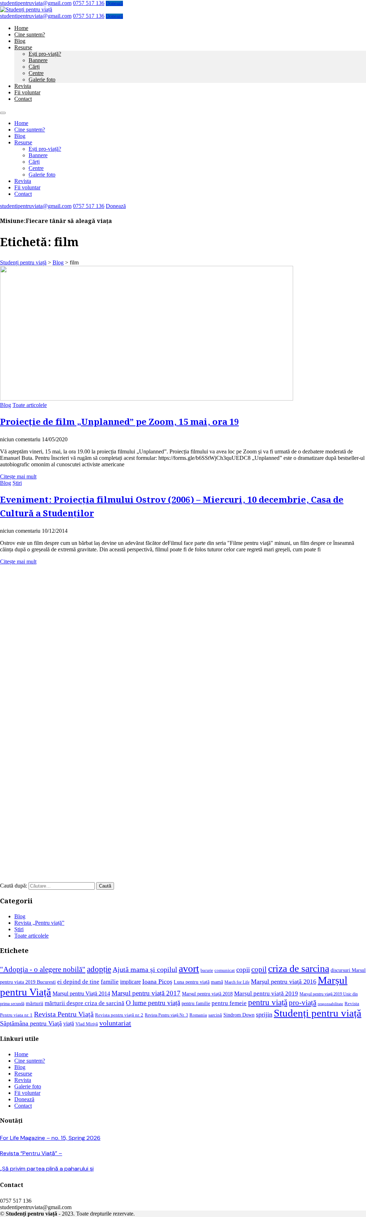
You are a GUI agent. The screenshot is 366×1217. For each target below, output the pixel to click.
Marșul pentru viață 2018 (207, 994)
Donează (114, 3)
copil (259, 969)
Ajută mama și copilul (145, 969)
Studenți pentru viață (317, 1013)
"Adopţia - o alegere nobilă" (42, 969)
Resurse (23, 47)
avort (189, 968)
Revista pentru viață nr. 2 (119, 1015)
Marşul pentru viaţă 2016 (283, 981)
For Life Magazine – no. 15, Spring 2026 (50, 1138)
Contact (23, 99)
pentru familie (196, 1003)
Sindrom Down (238, 1015)
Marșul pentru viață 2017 (146, 993)
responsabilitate (330, 1004)
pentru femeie (229, 1003)
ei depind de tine (78, 981)
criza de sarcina (298, 968)
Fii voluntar (27, 92)
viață (68, 1023)
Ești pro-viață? (45, 54)
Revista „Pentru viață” (39, 923)
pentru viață (267, 1002)
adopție (99, 969)
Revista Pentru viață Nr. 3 (166, 1015)
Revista (22, 86)
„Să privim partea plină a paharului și (47, 1168)
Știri (17, 483)
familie (110, 981)
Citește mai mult (18, 476)
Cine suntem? (29, 34)
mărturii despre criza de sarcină (84, 1003)
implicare (130, 982)
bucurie (207, 970)
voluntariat (115, 1023)
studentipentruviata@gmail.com (35, 3)
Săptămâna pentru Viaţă (31, 1023)
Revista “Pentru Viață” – (31, 1153)
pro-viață (302, 1002)
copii (243, 969)
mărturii (34, 1003)
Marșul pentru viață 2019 (266, 993)
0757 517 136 (88, 3)
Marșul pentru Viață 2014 (81, 993)
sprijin (264, 1014)
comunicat (224, 970)
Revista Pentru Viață (64, 1014)
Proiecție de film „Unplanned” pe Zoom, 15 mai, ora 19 (119, 422)
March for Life (236, 982)
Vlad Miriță (86, 1024)
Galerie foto (42, 79)
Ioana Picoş (157, 981)
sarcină (215, 1015)
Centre (36, 73)
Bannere (38, 60)
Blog (19, 41)
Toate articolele (30, 405)
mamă (217, 982)
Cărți (34, 67)
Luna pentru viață (191, 982)
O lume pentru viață (153, 1003)
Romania (198, 1015)
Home (21, 28)
